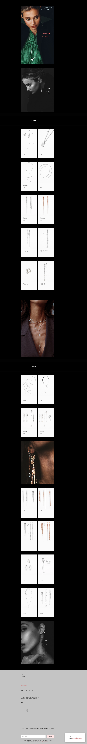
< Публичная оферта (24, 674)
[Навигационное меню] (84, 2)
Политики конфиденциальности (77, 738)
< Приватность (23, 676)
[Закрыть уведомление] (84, 734)
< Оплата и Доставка (25, 671)
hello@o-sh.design (24, 685)
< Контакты (23, 678)
